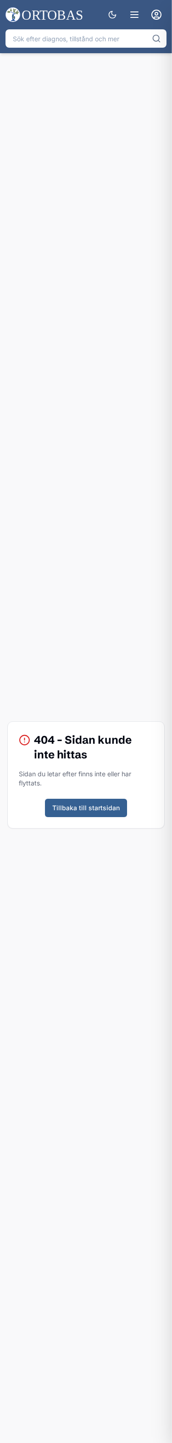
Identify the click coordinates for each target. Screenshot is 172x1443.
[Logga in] (156, 15)
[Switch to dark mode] (112, 15)
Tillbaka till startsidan (86, 808)
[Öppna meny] (134, 15)
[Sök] (156, 38)
